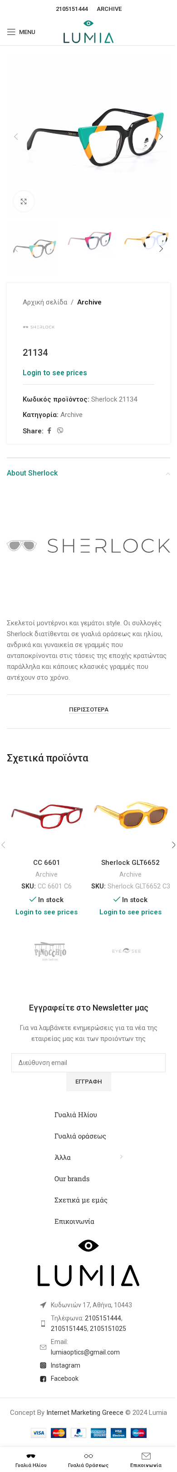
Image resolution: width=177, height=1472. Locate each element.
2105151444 (72, 8)
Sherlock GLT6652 (130, 863)
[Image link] (88, 547)
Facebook (65, 1378)
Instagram (65, 1365)
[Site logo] (88, 31)
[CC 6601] (46, 814)
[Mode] (127, 952)
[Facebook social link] (49, 431)
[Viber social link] (60, 431)
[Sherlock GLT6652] (130, 814)
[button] (16, 137)
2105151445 (69, 1328)
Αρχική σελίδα (45, 302)
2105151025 (108, 1328)
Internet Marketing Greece (84, 1412)
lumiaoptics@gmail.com (85, 1352)
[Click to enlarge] (24, 201)
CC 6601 (46, 863)
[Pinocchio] (49, 952)
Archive (109, 8)
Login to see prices (55, 373)
